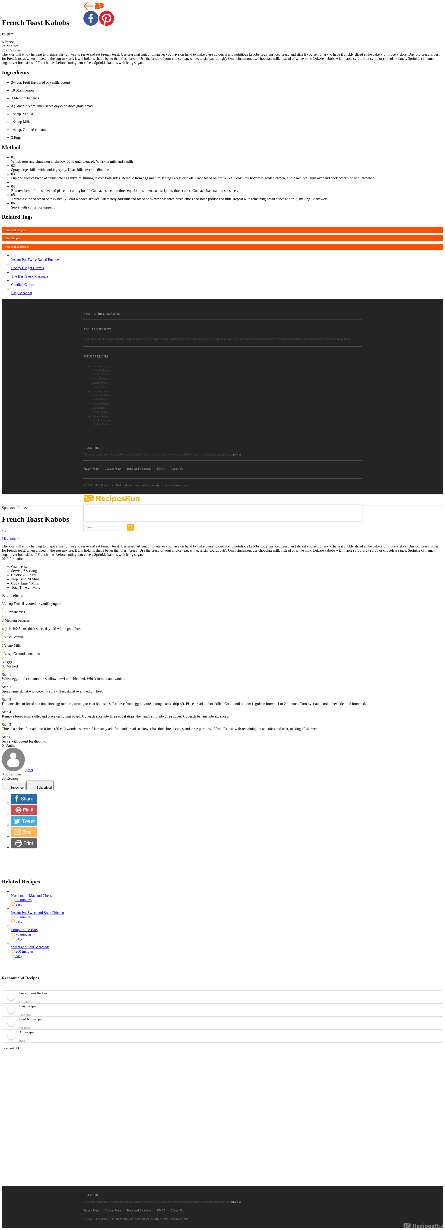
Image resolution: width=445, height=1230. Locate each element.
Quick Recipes (101, 399)
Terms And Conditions (139, 468)
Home (86, 313)
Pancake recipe (99, 382)
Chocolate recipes (101, 370)
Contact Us (177, 468)
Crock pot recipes (101, 420)
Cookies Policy (113, 468)
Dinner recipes (101, 412)
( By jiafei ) (10, 538)
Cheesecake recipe (101, 395)
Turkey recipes (101, 416)
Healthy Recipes (102, 424)
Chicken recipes (102, 366)
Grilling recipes (102, 374)
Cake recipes (98, 407)
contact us (236, 454)
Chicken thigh (101, 403)
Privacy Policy (91, 468)
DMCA (161, 468)
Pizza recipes (100, 378)
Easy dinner (99, 387)
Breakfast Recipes (109, 313)
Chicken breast (101, 391)
